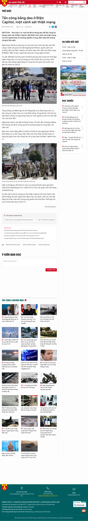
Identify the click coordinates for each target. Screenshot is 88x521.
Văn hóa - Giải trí (60, 6)
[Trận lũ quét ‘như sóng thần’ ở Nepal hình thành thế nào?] (29, 421)
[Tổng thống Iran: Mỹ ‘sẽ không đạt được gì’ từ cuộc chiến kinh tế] (10, 309)
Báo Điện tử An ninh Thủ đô (4, 3)
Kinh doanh (82, 6)
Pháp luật (34, 6)
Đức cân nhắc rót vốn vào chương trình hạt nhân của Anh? (47, 319)
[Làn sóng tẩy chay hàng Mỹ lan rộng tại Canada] (29, 400)
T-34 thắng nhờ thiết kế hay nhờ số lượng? (29, 386)
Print (56, 27)
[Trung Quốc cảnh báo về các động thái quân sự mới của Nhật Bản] (48, 400)
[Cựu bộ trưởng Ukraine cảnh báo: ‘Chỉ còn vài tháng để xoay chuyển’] (29, 309)
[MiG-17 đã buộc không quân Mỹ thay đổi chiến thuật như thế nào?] (10, 400)
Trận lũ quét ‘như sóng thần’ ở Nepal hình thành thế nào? (28, 431)
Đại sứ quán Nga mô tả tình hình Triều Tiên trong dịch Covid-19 (22, 235)
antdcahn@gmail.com (74, 495)
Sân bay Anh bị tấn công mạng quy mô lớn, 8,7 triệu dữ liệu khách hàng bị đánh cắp (10, 388)
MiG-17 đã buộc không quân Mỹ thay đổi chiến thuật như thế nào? (9, 410)
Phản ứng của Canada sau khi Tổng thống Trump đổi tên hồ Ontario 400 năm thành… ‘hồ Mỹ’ (48, 433)
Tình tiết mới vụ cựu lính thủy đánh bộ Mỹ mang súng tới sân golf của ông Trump (48, 343)
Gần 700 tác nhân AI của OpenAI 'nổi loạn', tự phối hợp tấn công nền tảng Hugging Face (29, 366)
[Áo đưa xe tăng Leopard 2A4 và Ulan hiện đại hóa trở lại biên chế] (10, 355)
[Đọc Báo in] (66, 2)
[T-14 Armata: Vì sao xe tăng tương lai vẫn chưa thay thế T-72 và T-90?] (29, 446)
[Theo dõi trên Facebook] (57, 2)
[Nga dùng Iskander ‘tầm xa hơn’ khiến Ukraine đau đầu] (48, 377)
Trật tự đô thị (13, 6)
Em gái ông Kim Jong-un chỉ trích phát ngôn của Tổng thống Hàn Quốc (24, 238)
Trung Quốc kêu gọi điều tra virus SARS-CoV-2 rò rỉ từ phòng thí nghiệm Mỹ (25, 233)
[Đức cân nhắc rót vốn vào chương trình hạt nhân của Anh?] (48, 309)
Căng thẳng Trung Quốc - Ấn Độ (72, 50)
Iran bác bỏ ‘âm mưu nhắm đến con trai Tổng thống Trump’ (48, 365)
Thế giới (30, 6)
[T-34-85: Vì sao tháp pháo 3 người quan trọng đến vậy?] (10, 421)
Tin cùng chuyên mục (13, 300)
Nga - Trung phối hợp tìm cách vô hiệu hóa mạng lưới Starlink (71, 139)
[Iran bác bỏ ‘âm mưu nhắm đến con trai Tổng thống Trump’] (48, 355)
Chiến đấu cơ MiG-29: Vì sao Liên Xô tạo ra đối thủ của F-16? (10, 342)
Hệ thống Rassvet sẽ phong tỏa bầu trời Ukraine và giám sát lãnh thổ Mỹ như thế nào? (71, 120)
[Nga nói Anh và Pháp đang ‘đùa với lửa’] (10, 446)
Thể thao (67, 6)
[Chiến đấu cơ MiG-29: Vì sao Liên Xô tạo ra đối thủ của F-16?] (10, 332)
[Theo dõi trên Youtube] (60, 2)
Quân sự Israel (67, 61)
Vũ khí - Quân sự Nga (69, 57)
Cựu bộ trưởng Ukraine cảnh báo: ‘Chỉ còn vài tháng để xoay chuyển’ (28, 320)
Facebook (50, 27)
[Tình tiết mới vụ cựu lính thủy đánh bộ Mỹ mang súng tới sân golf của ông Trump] (48, 332)
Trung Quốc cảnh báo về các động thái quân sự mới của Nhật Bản (48, 410)
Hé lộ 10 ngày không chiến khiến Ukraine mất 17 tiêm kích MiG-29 (70, 148)
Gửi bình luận (51, 270)
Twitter (53, 27)
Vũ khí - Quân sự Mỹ (68, 47)
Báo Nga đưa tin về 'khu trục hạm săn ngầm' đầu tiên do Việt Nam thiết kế (71, 130)
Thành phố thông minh (47, 6)
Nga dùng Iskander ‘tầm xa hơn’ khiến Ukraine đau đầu (47, 387)
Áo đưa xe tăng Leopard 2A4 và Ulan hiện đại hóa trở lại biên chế (9, 366)
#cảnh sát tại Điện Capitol (13, 244)
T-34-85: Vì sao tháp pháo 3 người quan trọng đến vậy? (10, 431)
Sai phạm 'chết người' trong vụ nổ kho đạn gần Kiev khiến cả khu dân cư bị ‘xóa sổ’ (71, 109)
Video (40, 6)
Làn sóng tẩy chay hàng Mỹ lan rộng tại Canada (28, 409)
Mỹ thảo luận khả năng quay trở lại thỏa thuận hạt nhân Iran (21, 230)
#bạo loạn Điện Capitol (29, 244)
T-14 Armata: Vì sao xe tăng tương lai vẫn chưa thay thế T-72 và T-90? (29, 455)
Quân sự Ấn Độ (67, 54)
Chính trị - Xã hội (23, 6)
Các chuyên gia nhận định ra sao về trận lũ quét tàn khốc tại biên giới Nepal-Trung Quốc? (29, 343)
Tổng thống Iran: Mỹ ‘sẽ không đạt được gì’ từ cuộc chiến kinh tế (10, 319)
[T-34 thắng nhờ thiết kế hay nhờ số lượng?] (29, 377)
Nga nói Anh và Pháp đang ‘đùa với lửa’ (8, 454)
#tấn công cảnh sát (44, 244)
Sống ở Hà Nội (74, 6)
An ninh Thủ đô (16, 2)
